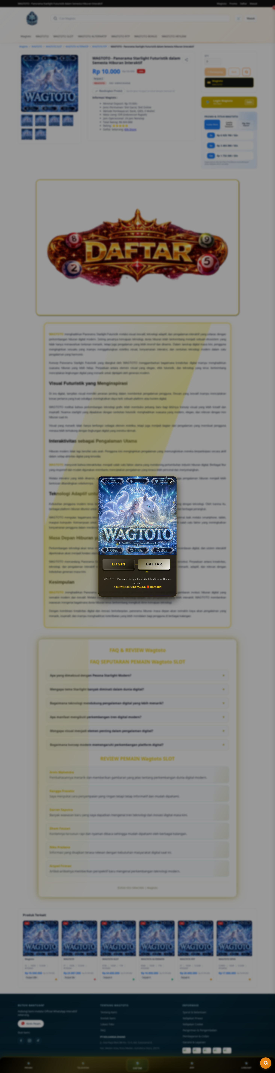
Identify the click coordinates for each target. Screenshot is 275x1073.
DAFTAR (154, 564)
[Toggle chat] (265, 1063)
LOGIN (118, 564)
